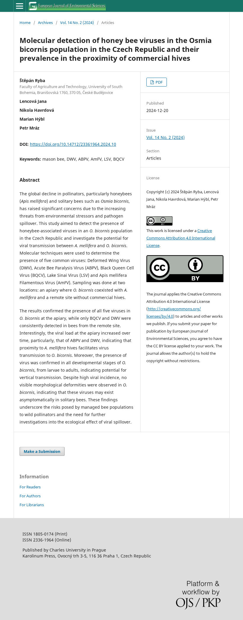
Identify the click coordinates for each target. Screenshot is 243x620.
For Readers (30, 487)
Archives (45, 22)
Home (25, 22)
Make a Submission (42, 451)
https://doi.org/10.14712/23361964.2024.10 (73, 144)
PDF (159, 82)
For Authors (30, 495)
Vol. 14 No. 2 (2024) (77, 22)
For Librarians (32, 504)
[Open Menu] (19, 6)
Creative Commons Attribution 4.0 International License (180, 238)
